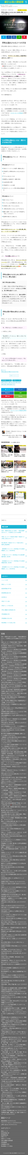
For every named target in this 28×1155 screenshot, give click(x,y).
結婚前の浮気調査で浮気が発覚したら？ (11, 946)
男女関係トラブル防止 (7, 380)
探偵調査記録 (6, 592)
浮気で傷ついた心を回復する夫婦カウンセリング (13, 907)
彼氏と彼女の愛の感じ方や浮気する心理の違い (13, 980)
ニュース (5, 580)
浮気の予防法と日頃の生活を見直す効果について (13, 836)
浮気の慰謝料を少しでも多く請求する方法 (12, 715)
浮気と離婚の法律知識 (8, 610)
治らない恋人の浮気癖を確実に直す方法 (11, 874)
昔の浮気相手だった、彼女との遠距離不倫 (12, 971)
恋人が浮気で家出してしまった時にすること (12, 942)
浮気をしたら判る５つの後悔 (8, 975)
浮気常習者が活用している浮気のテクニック (12, 878)
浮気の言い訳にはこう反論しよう (9, 938)
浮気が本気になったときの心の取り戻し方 (12, 953)
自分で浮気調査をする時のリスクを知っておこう (13, 1107)
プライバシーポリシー (7, 1122)
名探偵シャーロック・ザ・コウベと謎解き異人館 (13, 852)
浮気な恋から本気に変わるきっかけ (10, 902)
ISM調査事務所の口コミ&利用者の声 (10, 977)
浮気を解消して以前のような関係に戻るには (12, 911)
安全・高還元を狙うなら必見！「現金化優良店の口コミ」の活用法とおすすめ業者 (13, 531)
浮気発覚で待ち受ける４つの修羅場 (10, 964)
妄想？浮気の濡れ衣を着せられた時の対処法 (12, 867)
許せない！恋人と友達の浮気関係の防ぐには (12, 828)
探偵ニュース (6, 584)
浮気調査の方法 (12, 384)
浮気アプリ (6, 601)
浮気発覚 (18, 382)
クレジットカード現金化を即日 (18, 410)
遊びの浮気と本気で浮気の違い (9, 922)
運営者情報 (4, 1120)
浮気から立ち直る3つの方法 (8, 905)
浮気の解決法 (5, 382)
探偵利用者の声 (6, 588)
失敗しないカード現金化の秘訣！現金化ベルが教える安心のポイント (13, 537)
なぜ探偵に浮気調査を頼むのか (9, 1110)
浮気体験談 (6, 614)
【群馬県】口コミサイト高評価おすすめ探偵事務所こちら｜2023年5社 (13, 549)
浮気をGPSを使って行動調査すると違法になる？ (14, 704)
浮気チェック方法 (17, 380)
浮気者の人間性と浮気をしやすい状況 (11, 924)
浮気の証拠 (12, 382)
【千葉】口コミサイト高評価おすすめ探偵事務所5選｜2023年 (13, 555)
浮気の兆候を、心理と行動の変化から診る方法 (13, 859)
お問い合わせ (4, 1124)
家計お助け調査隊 (14, 1)
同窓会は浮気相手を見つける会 (9, 991)
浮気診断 (4, 384)
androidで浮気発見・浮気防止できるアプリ (12, 766)
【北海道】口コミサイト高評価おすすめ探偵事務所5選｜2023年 (13, 561)
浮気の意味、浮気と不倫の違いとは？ (11, 984)
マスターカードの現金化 (16, 113)
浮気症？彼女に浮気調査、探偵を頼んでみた (12, 957)
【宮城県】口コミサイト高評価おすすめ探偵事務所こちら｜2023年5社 (13, 567)
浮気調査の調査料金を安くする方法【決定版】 (13, 730)
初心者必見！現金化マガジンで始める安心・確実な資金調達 (13, 543)
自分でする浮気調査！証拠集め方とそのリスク (13, 967)
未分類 (4, 597)
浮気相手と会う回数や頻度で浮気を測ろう (12, 931)
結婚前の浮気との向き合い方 (8, 881)
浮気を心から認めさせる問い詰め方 (10, 883)
